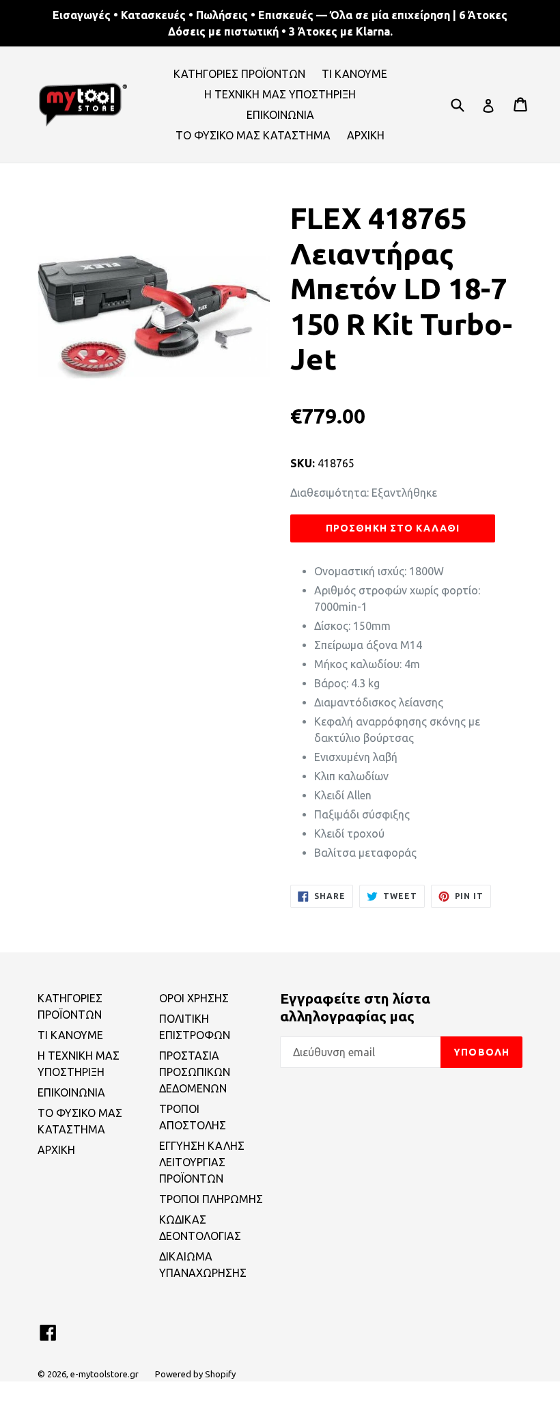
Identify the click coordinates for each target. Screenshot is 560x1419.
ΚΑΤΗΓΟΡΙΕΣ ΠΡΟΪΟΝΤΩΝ (239, 74)
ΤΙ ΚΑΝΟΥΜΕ (354, 74)
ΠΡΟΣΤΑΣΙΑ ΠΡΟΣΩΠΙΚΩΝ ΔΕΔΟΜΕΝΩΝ (194, 1071)
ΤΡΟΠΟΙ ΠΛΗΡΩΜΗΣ (211, 1199)
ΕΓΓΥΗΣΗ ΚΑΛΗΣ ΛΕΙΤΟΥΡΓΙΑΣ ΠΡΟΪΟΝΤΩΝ (201, 1162)
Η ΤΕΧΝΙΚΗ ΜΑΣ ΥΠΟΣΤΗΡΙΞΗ (280, 94)
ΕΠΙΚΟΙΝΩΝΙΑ (280, 115)
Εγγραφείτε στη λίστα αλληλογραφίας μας (355, 1006)
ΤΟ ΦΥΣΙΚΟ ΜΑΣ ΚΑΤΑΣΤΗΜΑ (253, 135)
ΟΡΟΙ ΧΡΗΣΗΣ (194, 998)
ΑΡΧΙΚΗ (365, 135)
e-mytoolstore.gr (104, 1374)
